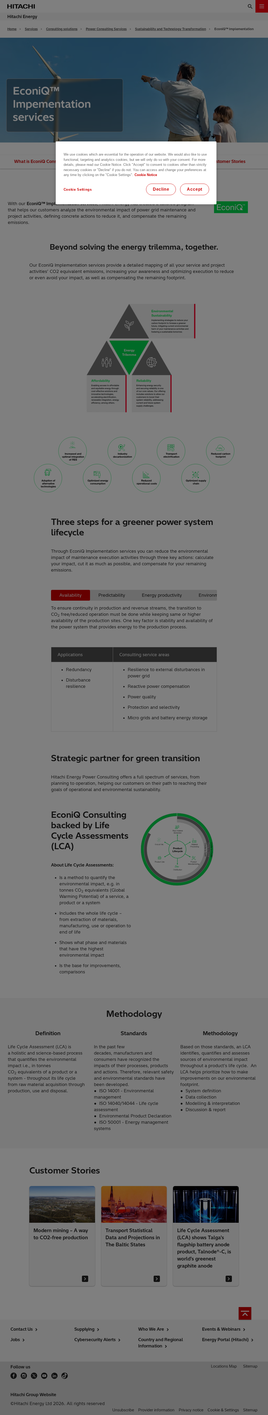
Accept (194, 189)
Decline (161, 189)
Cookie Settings (78, 189)
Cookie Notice (146, 175)
